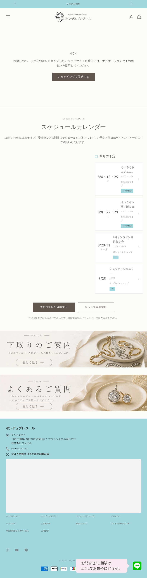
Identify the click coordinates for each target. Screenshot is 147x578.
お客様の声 (46, 524)
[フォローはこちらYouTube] (17, 550)
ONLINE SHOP (13, 516)
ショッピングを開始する (73, 76)
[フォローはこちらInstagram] (7, 550)
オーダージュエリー (49, 516)
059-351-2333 (19, 448)
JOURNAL (115, 516)
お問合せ (45, 531)
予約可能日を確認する (54, 307)
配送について (81, 524)
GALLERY (10, 524)
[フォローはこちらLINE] (26, 550)
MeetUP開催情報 (96, 307)
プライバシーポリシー (120, 524)
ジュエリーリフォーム (85, 516)
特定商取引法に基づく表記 (17, 531)
